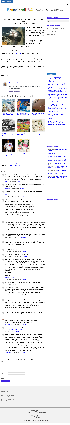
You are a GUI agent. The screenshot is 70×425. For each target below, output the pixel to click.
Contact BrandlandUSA (5, 396)
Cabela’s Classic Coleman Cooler (16, 163)
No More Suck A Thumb (60, 169)
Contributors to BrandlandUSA (7, 398)
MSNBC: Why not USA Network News (55, 111)
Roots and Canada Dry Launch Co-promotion (57, 112)
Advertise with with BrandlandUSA (7, 392)
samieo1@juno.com (9, 194)
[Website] (19, 91)
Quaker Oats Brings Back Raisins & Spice (56, 107)
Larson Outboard (18, 53)
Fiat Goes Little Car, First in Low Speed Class (57, 81)
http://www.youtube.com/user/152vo (13, 329)
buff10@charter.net (9, 277)
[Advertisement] (55, 54)
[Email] (18, 91)
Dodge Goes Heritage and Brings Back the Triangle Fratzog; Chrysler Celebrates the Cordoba (57, 124)
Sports (33, 23)
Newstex (29, 420)
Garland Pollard (17, 23)
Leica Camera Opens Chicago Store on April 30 (57, 102)
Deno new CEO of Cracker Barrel (54, 77)
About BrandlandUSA (5, 391)
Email (2, 375)
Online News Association (44, 420)
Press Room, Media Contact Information (9, 399)
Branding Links (4, 394)
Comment (3, 361)
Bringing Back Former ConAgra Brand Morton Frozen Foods (57, 156)
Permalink (19, 181)
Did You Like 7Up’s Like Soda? (13, 165)
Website (2, 378)
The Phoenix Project (5, 400)
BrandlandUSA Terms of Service (7, 395)
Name (2, 373)
